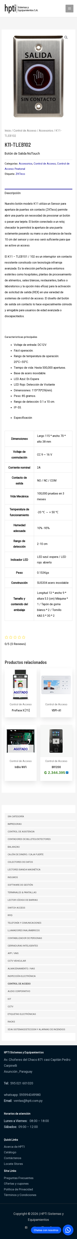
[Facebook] (26, 1227)
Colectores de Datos (20, 862)
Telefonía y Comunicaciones (24, 922)
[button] (66, 37)
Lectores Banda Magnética (24, 869)
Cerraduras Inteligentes (23, 945)
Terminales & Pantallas (22, 892)
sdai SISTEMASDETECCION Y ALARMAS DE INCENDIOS (36, 1029)
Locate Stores (13, 1164)
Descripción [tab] (13, 193)
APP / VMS (13, 953)
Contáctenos (12, 1158)
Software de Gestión (20, 884)
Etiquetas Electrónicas (22, 1014)
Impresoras (15, 824)
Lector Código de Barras (23, 900)
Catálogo (10, 1152)
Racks (11, 1021)
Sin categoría (16, 816)
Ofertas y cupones (16, 1183)
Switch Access (16, 907)
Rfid (10, 915)
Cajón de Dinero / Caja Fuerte (26, 854)
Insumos (13, 877)
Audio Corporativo (19, 991)
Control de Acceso (19, 983)
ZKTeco (20, 174)
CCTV (10, 1006)
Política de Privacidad (18, 1189)
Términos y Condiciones (20, 1195)
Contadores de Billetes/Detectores (29, 839)
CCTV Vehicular (17, 960)
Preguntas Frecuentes (18, 1178)
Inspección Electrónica (22, 976)
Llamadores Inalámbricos (24, 930)
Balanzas (14, 847)
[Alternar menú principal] (69, 9)
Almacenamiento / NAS (21, 968)
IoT (9, 999)
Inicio (8, 130)
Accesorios (46, 130)
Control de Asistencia (21, 831)
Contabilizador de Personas (25, 938)
